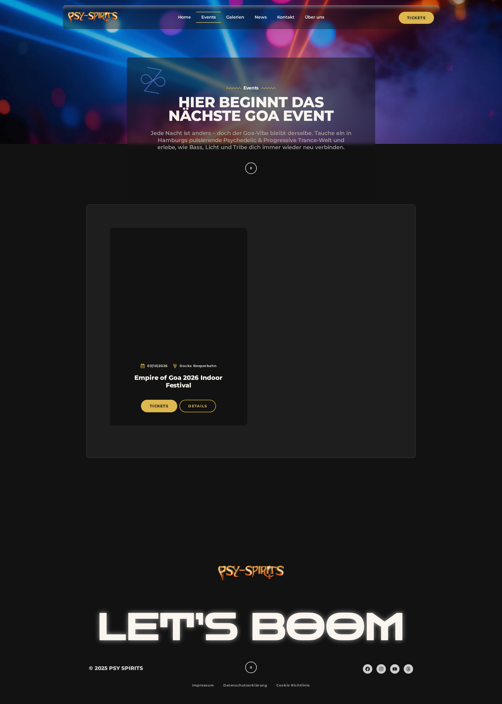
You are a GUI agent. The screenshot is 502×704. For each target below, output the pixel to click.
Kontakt (285, 17)
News (260, 17)
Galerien (235, 17)
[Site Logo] (93, 21)
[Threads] (408, 669)
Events (208, 17)
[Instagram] (381, 669)
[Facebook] (367, 669)
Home (184, 17)
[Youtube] (395, 669)
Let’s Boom (251, 627)
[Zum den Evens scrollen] (251, 168)
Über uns (314, 17)
